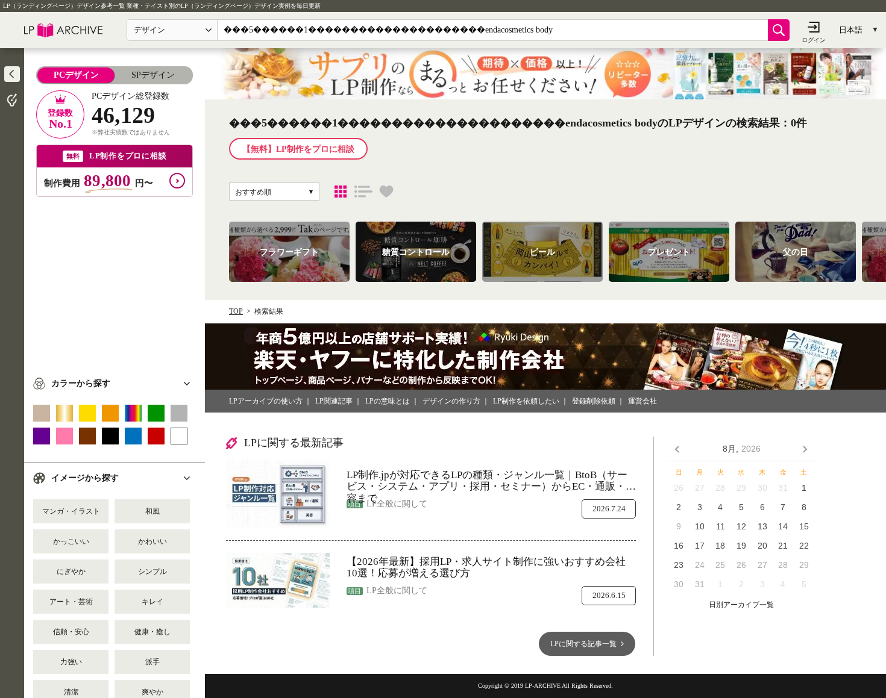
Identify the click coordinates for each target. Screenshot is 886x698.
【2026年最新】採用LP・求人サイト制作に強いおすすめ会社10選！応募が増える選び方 (486, 567)
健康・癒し (152, 632)
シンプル (152, 571)
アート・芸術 (71, 601)
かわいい (152, 541)
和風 (152, 511)
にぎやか (71, 571)
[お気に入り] (386, 191)
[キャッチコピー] (363, 191)
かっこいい (71, 541)
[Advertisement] (114, 281)
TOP (236, 311)
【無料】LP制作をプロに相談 (298, 149)
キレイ (152, 601)
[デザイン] (340, 191)
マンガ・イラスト (71, 511)
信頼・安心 (71, 632)
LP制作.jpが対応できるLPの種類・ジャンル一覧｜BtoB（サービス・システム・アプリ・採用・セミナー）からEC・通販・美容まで (491, 481)
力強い (71, 662)
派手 (152, 662)
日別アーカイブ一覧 (741, 605)
